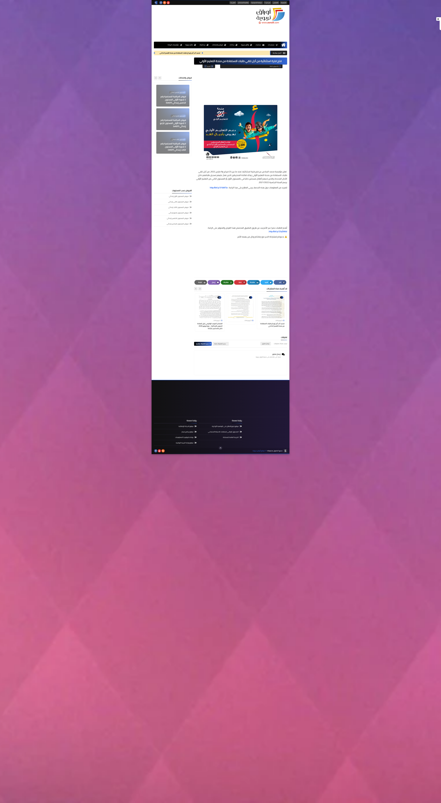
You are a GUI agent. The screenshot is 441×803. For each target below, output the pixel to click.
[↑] (220, 448)
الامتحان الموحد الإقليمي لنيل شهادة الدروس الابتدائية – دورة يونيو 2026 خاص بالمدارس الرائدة (199, 52)
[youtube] (168, 2)
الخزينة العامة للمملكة (231, 437)
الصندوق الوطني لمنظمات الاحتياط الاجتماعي (223, 431)
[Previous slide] (159, 78)
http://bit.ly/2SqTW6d (278, 231)
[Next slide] (196, 288)
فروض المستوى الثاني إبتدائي (178, 201)
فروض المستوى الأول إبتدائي (178, 196)
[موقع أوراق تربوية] (270, 15)
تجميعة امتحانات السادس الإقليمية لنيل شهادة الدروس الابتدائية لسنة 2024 (173, 123)
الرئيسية (283, 2)
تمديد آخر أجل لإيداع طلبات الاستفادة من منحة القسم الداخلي (266, 52)
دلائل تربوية (189, 44)
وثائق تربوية (245, 44)
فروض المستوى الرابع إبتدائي (178, 212)
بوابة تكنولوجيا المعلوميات (184, 437)
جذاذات (232, 44)
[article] (172, 96)
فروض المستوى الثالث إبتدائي (178, 207)
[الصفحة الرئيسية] (283, 45)
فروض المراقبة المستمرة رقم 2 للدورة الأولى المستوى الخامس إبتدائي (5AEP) (173, 147)
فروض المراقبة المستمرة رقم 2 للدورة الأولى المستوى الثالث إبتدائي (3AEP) (173, 100)
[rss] (164, 2)
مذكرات (258, 44)
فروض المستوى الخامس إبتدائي (177, 218)
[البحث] (155, 2)
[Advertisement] (195, 23)
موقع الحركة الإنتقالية (186, 426)
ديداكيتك (202, 44)
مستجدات (271, 44)
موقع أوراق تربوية (259, 451)
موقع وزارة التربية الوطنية (184, 442)
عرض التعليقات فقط (220, 343)
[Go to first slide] (155, 78)
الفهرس (275, 2)
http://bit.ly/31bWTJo (219, 187)
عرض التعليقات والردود (202, 343)
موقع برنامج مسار (187, 431)
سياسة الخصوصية (256, 2)
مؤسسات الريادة (173, 44)
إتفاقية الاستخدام (243, 2)
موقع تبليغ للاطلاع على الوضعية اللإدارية (225, 426)
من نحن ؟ (267, 2)
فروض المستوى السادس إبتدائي (177, 223)
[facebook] (161, 2)
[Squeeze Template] (285, 451)
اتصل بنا (233, 2)
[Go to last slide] (200, 288)
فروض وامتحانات (217, 44)
